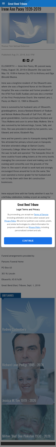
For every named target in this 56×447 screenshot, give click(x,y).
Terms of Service (41, 214)
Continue (27, 240)
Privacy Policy (10, 220)
